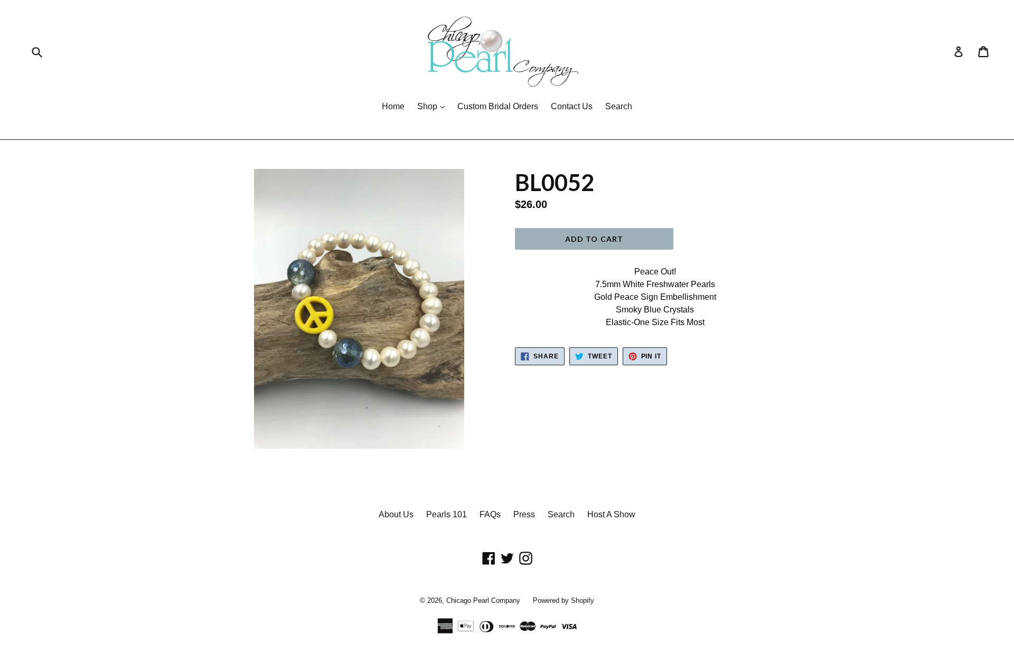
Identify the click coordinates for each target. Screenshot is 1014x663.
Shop (433, 106)
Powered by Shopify (563, 600)
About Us (396, 514)
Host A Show (611, 514)
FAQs (490, 514)
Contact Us (572, 106)
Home (393, 106)
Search (618, 106)
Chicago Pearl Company (483, 600)
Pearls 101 (446, 514)
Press (524, 514)
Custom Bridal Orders (497, 106)
